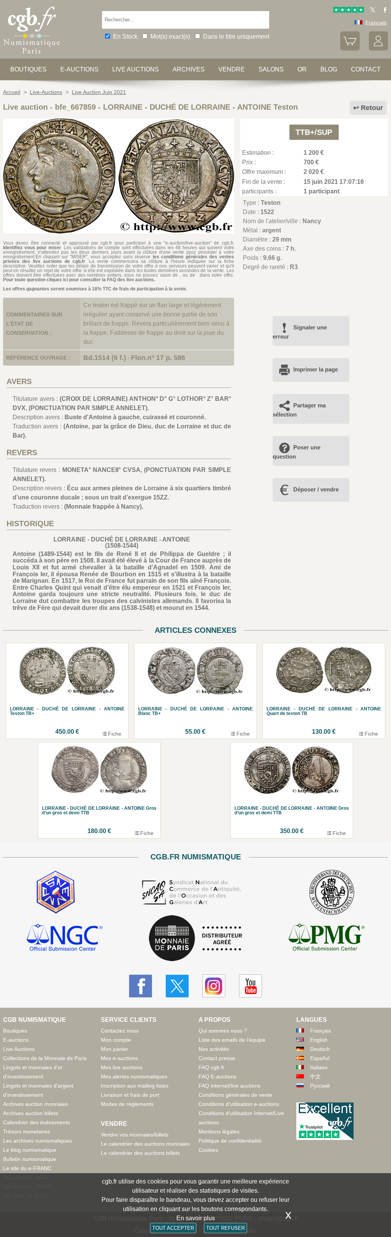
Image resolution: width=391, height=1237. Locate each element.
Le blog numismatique (30, 1150)
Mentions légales (219, 1131)
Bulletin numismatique (29, 1159)
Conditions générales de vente (235, 1095)
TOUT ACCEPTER (173, 1228)
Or (302, 69)
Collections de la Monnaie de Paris (45, 1058)
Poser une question (296, 452)
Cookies (208, 1150)
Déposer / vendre (316, 489)
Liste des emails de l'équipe (232, 1040)
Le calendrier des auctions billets (140, 1153)
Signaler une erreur (300, 332)
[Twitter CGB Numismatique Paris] (177, 985)
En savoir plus (195, 1218)
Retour (372, 108)
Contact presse (217, 1058)
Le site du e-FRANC (27, 1168)
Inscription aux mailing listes (134, 1086)
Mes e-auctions (119, 1058)
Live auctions (135, 69)
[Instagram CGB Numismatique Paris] (213, 985)
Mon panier (114, 1049)
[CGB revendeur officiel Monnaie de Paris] (195, 938)
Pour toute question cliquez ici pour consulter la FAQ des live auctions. (79, 279)
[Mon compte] (378, 48)
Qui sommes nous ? (223, 1031)
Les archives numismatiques (37, 1141)
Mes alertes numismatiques (134, 1076)
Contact (366, 69)
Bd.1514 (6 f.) (104, 358)
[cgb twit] (371, 11)
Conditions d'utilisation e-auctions (239, 1104)
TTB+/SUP (314, 132)
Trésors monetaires (26, 1131)
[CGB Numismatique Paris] (31, 55)
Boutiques (28, 69)
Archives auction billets (30, 1113)
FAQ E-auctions (217, 1076)
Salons (271, 69)
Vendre (231, 69)
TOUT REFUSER (225, 1228)
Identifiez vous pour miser (32, 247)
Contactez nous (120, 1031)
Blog (328, 69)
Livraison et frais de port (130, 1095)
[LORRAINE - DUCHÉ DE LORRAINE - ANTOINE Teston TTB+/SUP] (118, 231)
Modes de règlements (127, 1104)
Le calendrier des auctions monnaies (145, 1144)
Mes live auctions (121, 1067)
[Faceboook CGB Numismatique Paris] (140, 985)
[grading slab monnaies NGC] (64, 938)
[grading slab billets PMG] (326, 938)
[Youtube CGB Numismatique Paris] (250, 985)
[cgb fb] (383, 11)
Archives (189, 69)
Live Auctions (19, 1049)
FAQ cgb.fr (212, 1067)
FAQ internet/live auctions (229, 1086)
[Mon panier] (349, 48)
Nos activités (214, 1049)
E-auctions (79, 69)
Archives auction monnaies (35, 1104)
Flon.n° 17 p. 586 (158, 358)
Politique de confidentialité (230, 1141)
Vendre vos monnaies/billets (134, 1135)
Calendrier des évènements (36, 1122)
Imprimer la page (315, 369)
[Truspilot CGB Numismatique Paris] (348, 11)
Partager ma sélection (299, 410)
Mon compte (116, 1040)
